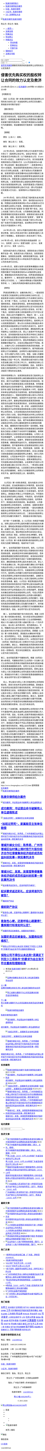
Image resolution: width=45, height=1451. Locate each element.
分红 (39, 1314)
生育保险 (19, 1307)
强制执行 (9, 51)
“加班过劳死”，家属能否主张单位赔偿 (16, 1036)
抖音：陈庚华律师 (13, 9)
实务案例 (8, 65)
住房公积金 (30, 1317)
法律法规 (9, 31)
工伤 (8, 1310)
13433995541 (17, 1340)
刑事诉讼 (9, 34)
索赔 (40, 1311)
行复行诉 (14, 48)
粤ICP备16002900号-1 (22, 1397)
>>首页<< (9, 29)
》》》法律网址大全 (13, 15)
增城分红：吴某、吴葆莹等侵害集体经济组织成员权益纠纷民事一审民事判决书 (21, 875)
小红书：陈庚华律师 (14, 12)
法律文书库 (10, 54)
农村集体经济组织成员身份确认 (25, 1310)
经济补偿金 (14, 1320)
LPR (23, 1317)
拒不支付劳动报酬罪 (17, 1327)
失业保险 (4, 1314)
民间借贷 (11, 1307)
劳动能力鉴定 (16, 1324)
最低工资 (26, 1324)
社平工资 (34, 1324)
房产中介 (26, 1307)
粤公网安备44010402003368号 (15, 1405)
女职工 (4, 1307)
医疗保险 (30, 1327)
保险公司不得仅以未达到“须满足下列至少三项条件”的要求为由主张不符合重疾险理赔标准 (22, 959)
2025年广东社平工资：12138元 (18, 1263)
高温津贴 (37, 1327)
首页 (3, 65)
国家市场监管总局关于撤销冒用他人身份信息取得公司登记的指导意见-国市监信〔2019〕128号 (25, 1178)
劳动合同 (33, 1314)
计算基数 (31, 1320)
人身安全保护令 (14, 1317)
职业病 (19, 1314)
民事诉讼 (14, 45)
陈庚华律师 (17, 19)
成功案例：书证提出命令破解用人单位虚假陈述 (20, 1027)
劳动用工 (9, 37)
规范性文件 (26, 1330)
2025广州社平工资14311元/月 (18, 1266)
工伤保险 (12, 1314)
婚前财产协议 (9, 906)
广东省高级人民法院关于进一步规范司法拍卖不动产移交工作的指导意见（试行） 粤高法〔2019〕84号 (24, 1195)
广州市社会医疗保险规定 (16, 1291)
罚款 (12, 1330)
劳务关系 (26, 1314)
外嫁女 (7, 1327)
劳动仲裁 (14, 43)
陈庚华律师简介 (12, 3)
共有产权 (7, 1324)
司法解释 (23, 1320)
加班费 (6, 1321)
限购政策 (18, 1330)
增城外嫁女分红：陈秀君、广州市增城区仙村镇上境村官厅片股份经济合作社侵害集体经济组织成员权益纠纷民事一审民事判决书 (22, 1057)
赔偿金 (38, 1317)
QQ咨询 (4, 1444)
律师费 (32, 1307)
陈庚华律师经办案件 (14, 6)
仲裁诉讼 (9, 40)
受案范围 (38, 1307)
